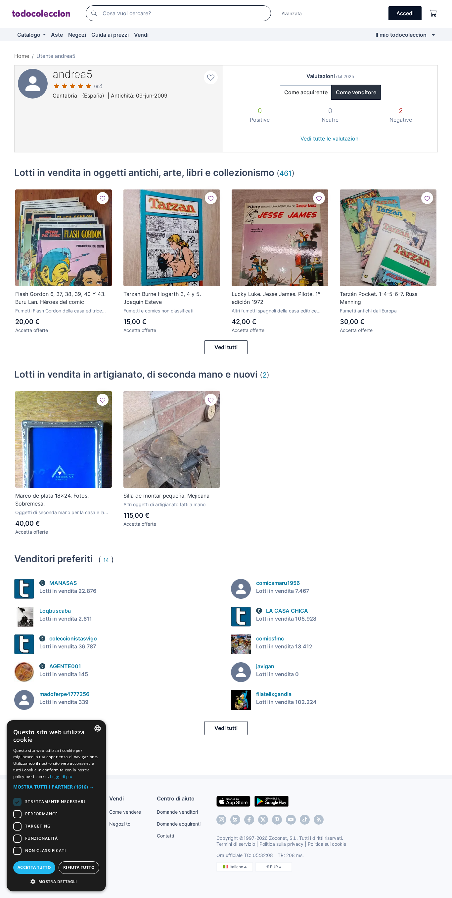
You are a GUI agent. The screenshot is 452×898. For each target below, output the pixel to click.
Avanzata (292, 13)
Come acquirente (306, 92)
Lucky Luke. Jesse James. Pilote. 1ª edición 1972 (276, 298)
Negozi (77, 34)
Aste (57, 34)
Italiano (237, 866)
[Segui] (103, 198)
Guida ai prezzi (110, 34)
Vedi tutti (226, 347)
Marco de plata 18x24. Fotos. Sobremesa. (52, 499)
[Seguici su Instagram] (221, 820)
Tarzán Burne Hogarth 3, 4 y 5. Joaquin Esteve (162, 298)
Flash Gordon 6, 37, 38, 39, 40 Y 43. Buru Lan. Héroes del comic (60, 298)
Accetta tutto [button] (34, 867)
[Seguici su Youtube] (291, 820)
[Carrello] (433, 13)
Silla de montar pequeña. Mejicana (166, 495)
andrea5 (73, 74)
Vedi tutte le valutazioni (330, 138)
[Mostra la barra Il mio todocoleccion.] (433, 34)
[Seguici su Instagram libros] (235, 820)
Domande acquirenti (179, 824)
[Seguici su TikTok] (305, 820)
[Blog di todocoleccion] (319, 820)
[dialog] (56, 805)
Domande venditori (177, 812)
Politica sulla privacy (281, 844)
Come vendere (125, 812)
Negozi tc (119, 824)
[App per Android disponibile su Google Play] (271, 800)
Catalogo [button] (29, 34)
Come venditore (356, 92)
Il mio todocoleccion (401, 34)
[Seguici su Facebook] (249, 820)
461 (285, 173)
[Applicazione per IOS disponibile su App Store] (233, 800)
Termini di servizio (235, 844)
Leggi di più (61, 776)
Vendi (141, 34)
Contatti (165, 835)
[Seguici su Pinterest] (277, 820)
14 (106, 560)
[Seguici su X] (263, 820)
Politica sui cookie (327, 844)
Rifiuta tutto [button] (79, 867)
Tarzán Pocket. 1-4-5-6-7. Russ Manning (378, 298)
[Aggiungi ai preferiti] (211, 77)
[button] (56, 786)
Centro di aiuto (176, 798)
